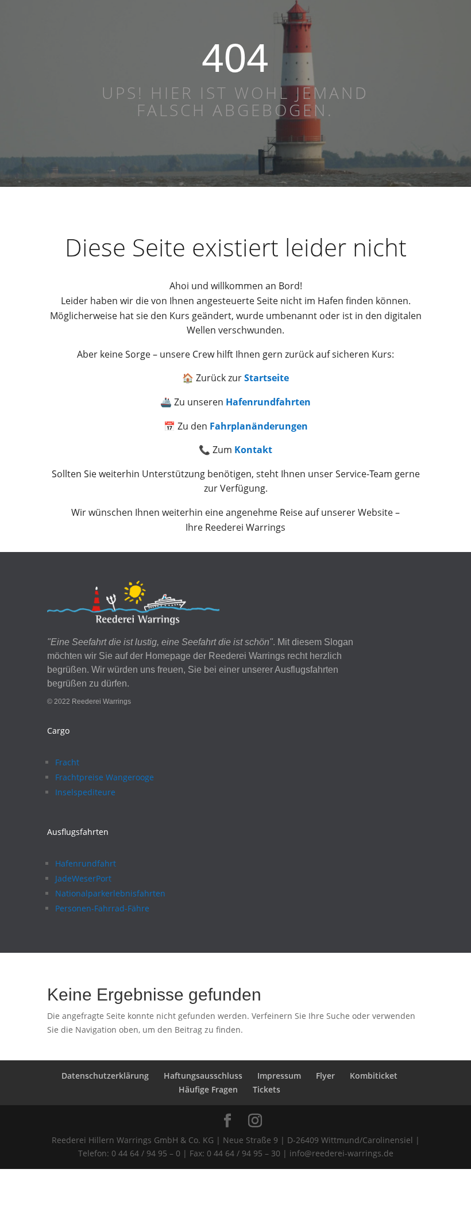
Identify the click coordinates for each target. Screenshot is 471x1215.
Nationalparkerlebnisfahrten (110, 893)
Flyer (325, 1075)
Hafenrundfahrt (85, 863)
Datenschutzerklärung (105, 1075)
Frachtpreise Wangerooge (104, 777)
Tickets (266, 1089)
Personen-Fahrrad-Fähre (102, 908)
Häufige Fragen (208, 1089)
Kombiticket (373, 1075)
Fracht (67, 762)
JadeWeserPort (83, 878)
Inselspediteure (85, 792)
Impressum (279, 1075)
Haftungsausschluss (203, 1075)
